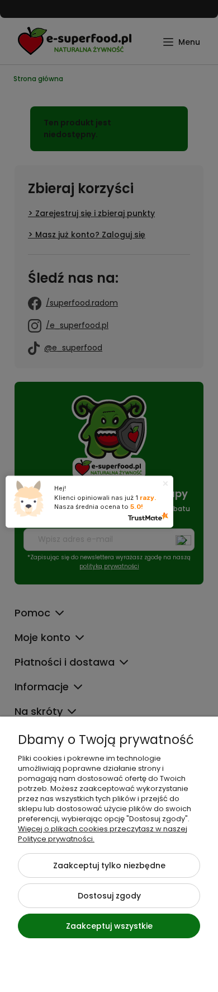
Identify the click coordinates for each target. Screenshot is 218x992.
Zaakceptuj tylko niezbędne (109, 865)
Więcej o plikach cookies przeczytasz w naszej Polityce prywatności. (102, 833)
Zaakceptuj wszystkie (109, 926)
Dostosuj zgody (109, 895)
